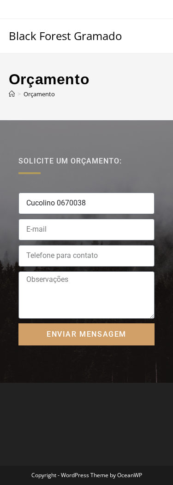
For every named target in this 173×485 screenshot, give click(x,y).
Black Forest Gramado (65, 35)
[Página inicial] (12, 94)
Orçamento (39, 94)
